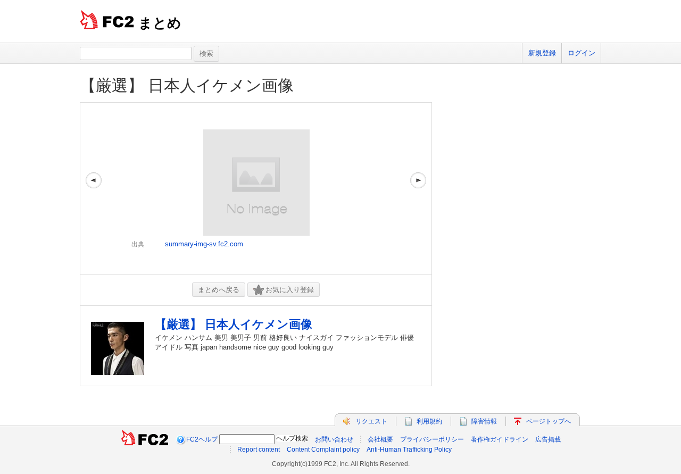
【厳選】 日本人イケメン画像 (187, 85)
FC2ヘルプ (202, 439)
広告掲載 (548, 439)
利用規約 (429, 421)
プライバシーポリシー (432, 439)
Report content (258, 449)
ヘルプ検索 (292, 438)
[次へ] (418, 188)
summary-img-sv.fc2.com (204, 244)
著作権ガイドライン (499, 439)
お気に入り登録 (289, 290)
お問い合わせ (334, 439)
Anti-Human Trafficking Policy (409, 449)
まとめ (159, 23)
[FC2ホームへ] (145, 439)
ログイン (581, 53)
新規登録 (542, 53)
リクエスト (371, 421)
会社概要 (380, 439)
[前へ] (94, 188)
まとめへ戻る (218, 290)
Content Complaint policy (323, 449)
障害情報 (484, 421)
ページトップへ (548, 421)
